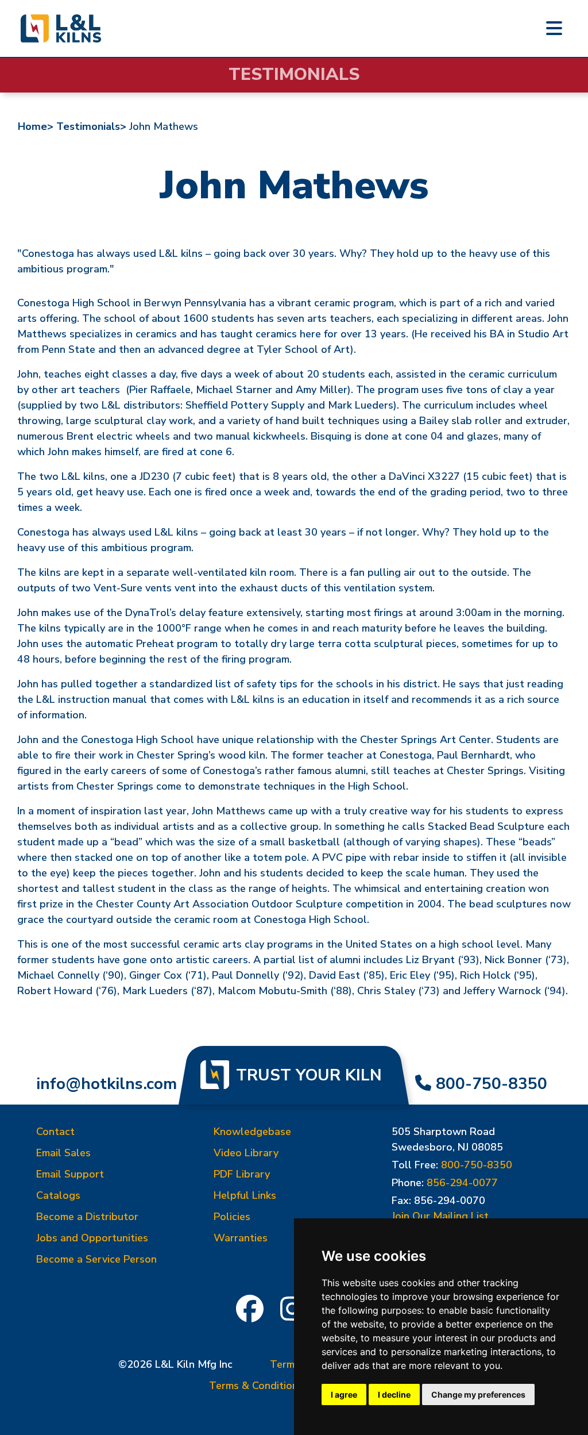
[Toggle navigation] (554, 28)
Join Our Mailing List (440, 1216)
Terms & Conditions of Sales (277, 1385)
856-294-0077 (462, 1183)
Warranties (241, 1238)
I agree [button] (344, 1394)
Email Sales (63, 1153)
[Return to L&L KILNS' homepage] (61, 28)
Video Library (246, 1153)
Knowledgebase (252, 1131)
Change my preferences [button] (478, 1394)
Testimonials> (91, 126)
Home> (35, 126)
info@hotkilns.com (106, 1084)
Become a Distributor (87, 1217)
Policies (232, 1217)
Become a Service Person (96, 1259)
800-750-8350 (491, 1084)
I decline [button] (394, 1394)
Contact (55, 1131)
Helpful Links (245, 1195)
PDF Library (242, 1174)
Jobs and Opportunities (92, 1238)
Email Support (70, 1174)
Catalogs (58, 1195)
